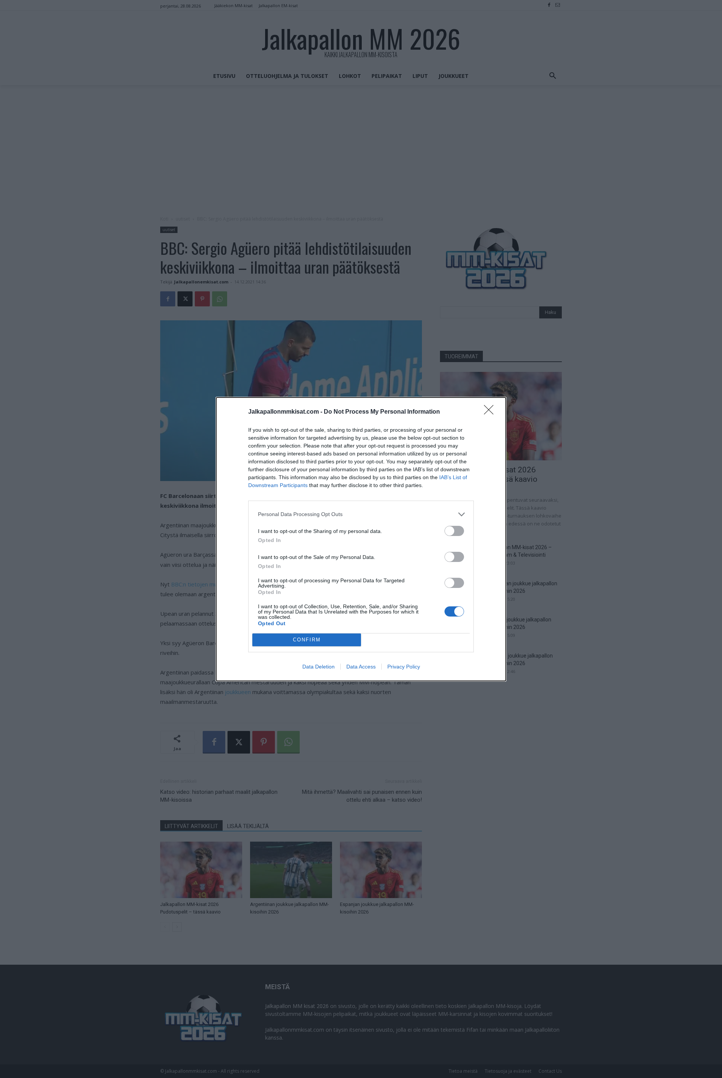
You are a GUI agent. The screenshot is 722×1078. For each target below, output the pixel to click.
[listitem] (361, 514)
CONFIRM (307, 640)
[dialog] (361, 539)
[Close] (491, 412)
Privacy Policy (403, 667)
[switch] (454, 531)
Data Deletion (318, 667)
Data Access (361, 667)
